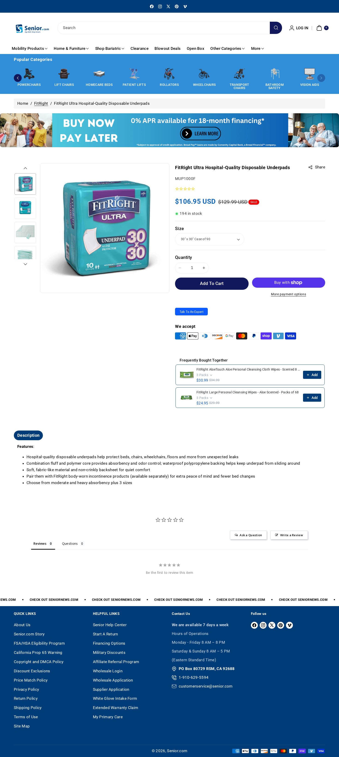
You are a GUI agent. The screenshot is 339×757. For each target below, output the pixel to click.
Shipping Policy (28, 707)
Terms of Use (26, 717)
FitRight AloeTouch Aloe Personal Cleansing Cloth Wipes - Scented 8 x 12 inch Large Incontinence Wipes (248, 369)
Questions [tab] (70, 543)
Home (22, 103)
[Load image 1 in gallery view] (25, 184)
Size (179, 228)
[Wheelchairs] (204, 74)
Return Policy (26, 698)
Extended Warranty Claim (115, 707)
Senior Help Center (110, 624)
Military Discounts (109, 652)
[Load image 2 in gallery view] (25, 208)
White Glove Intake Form (115, 698)
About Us (22, 624)
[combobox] (169, 28)
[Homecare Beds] (99, 74)
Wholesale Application (113, 680)
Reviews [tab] (39, 543)
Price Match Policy (31, 680)
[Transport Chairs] (239, 74)
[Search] (276, 28)
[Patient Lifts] (134, 74)
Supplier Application (111, 689)
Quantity (183, 257)
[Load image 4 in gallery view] (25, 256)
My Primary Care (108, 717)
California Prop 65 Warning (38, 652)
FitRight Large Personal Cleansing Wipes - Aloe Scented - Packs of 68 (247, 392)
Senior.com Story (29, 634)
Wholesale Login (108, 671)
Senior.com (177, 750)
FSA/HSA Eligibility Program (39, 643)
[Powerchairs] (29, 74)
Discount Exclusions (32, 671)
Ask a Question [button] (251, 535)
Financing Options (109, 643)
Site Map (22, 726)
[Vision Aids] (309, 74)
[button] (322, 28)
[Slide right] (25, 264)
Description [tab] (28, 435)
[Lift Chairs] (64, 74)
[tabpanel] (169, 465)
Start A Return (105, 634)
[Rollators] (169, 74)
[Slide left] (25, 168)
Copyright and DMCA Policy (39, 661)
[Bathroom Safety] (274, 74)
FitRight (41, 103)
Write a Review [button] (291, 535)
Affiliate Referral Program (116, 661)
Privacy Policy (26, 689)
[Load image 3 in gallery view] (25, 232)
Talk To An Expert (191, 312)
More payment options (288, 294)
